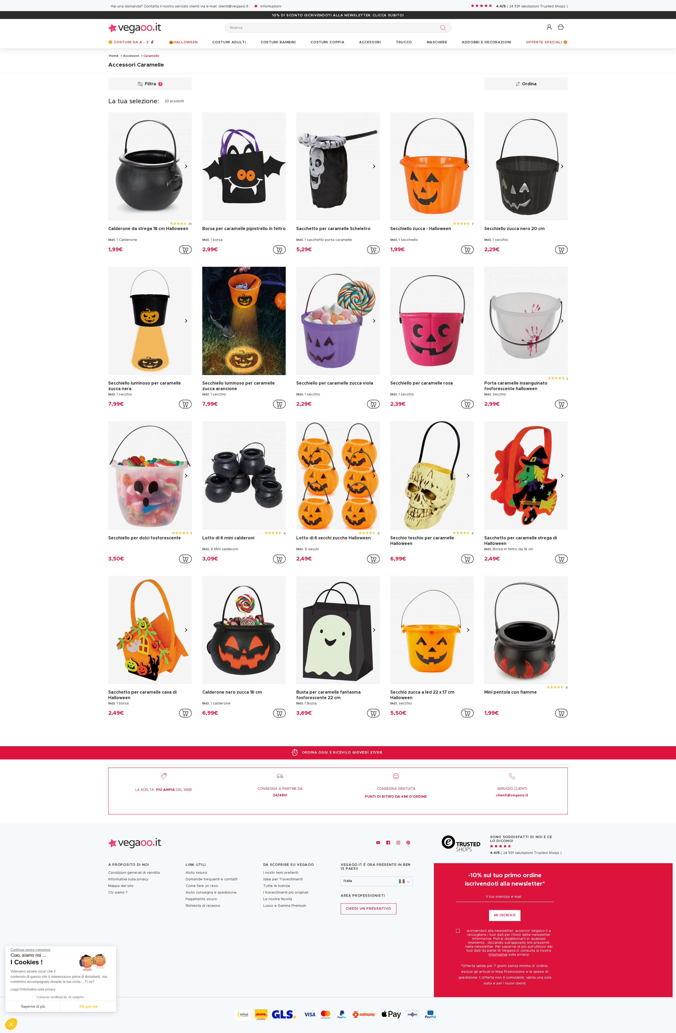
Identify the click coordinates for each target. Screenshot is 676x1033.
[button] (549, 27)
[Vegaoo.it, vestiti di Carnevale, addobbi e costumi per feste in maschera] (134, 27)
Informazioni (270, 6)
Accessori (131, 55)
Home (113, 55)
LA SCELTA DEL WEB (163, 790)
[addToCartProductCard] (185, 249)
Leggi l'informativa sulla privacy (33, 989)
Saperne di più (33, 1006)
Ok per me (88, 1006)
